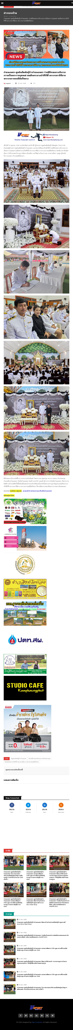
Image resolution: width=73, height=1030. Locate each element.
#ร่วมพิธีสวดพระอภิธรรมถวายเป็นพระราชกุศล (39, 759)
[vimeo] (52, 1016)
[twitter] (26, 1016)
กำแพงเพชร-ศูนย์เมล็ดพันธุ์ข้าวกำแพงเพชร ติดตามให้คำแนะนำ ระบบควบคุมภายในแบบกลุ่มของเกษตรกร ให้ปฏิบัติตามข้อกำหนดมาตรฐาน (58, 875)
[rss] (47, 1016)
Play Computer (37, 1022)
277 (34, 83)
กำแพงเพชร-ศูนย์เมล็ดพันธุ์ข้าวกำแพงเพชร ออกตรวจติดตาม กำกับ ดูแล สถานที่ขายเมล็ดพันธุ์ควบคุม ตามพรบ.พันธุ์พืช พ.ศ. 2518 (36, 875)
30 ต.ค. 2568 (22, 83)
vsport (7, 83)
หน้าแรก (6, 16)
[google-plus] (31, 1016)
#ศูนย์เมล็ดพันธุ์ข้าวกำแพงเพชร (18, 759)
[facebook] (20, 1016)
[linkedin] (36, 1016)
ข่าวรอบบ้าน (13, 16)
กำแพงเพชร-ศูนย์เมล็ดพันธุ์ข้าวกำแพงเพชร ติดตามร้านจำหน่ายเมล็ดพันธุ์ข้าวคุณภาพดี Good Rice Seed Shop (36, 902)
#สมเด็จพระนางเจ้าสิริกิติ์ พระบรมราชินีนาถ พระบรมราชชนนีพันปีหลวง (22, 762)
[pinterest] (42, 1016)
